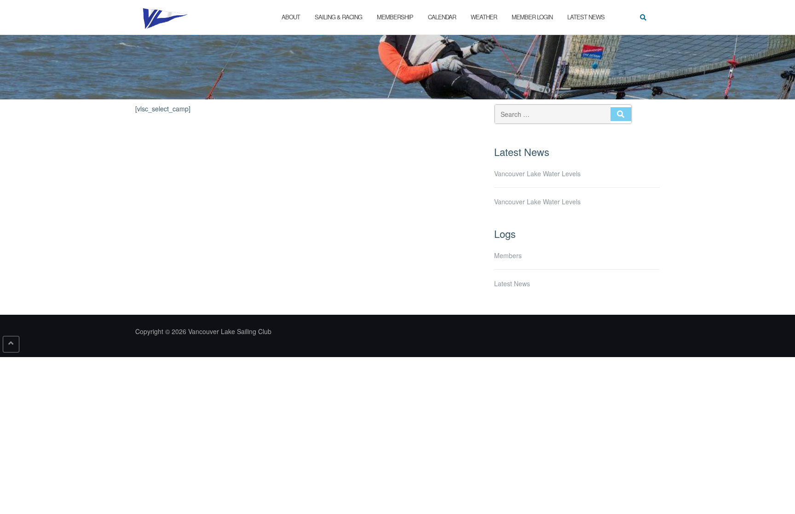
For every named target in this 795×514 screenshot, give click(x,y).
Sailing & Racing (338, 16)
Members (508, 255)
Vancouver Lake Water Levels (537, 173)
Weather (484, 16)
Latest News (586, 16)
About (291, 16)
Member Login (532, 16)
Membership (395, 16)
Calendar (442, 16)
